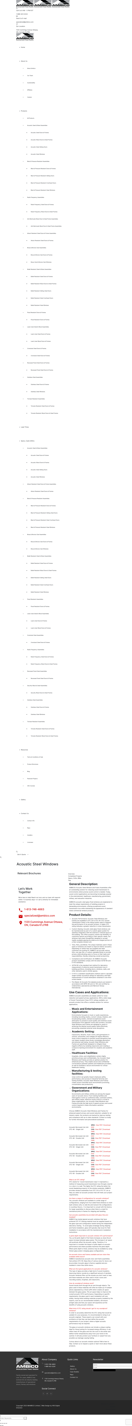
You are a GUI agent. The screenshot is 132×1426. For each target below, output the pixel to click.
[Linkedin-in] (51, 1393)
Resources (24, 750)
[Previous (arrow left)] (0, 1425)
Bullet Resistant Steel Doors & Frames (42, 276)
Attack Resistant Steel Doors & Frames (42, 240)
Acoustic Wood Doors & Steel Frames (41, 140)
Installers (29, 835)
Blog (28, 771)
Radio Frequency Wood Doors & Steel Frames (44, 211)
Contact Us (25, 813)
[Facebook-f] (43, 1393)
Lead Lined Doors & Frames (39, 621)
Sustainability (31, 82)
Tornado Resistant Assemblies (36, 399)
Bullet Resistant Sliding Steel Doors (41, 291)
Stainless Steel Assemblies (35, 377)
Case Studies (74, 1372)
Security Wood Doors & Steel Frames (41, 693)
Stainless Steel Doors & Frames (40, 384)
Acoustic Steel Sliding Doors (39, 147)
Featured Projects (32, 778)
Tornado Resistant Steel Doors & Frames (42, 406)
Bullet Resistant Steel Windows (40, 305)
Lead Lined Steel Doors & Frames (40, 334)
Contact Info (30, 820)
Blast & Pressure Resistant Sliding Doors (42, 175)
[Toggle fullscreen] (2, 1423)
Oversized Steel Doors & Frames (36, 348)
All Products (30, 118)
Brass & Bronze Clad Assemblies (36, 247)
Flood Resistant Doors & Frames (36, 312)
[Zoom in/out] (0, 1423)
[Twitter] (47, 1393)
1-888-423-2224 (22, 14)
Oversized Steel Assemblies (35, 635)
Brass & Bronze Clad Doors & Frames (41, 255)
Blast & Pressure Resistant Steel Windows (43, 190)
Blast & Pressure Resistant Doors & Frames (43, 168)
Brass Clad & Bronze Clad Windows (41, 262)
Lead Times (25, 427)
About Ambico (31, 68)
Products (24, 111)
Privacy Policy (110, 1409)
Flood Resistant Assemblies (35, 599)
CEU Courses (31, 786)
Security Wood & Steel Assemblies (37, 685)
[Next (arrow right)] (2, 1425)
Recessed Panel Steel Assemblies (37, 671)
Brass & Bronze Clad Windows (39, 549)
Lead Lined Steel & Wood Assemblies (38, 327)
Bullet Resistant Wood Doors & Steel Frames (43, 283)
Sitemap (112, 1407)
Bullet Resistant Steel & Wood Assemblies (39, 269)
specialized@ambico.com (24, 22)
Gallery (23, 799)
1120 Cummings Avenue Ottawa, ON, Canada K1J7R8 (43, 923)
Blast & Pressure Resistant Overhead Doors (43, 183)
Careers (29, 97)
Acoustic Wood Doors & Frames (40, 462)
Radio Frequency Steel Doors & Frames (42, 204)
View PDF (99, 1125)
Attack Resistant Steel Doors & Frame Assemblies (41, 233)
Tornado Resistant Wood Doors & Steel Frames (44, 413)
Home (23, 47)
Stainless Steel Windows (38, 391)
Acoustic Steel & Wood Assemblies (37, 125)
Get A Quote (21, 854)
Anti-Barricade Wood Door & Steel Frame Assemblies (42, 219)
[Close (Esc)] (6, 1423)
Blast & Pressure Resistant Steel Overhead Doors (45, 520)
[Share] (4, 1423)
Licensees (30, 842)
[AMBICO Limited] (25, 3)
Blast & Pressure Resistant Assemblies (38, 161)
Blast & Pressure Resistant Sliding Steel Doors (44, 513)
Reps (28, 828)
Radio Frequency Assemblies (35, 197)
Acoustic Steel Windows (38, 154)
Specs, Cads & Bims (27, 441)
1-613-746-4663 (34, 909)
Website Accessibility (108, 1404)
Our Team (30, 75)
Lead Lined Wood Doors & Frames (41, 341)
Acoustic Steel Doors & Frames (40, 132)
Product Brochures (32, 764)
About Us (24, 61)
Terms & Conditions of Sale (35, 757)
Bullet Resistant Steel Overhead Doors (42, 298)
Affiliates (29, 90)
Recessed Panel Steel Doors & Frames (38, 363)
